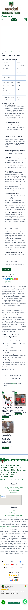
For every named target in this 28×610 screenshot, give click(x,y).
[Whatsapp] (11, 279)
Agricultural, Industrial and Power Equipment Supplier (10, 15)
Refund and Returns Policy (14, 489)
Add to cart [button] (5, 417)
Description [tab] (8, 281)
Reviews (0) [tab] (8, 283)
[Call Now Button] (3, 602)
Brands (8, 52)
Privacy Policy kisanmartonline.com (14, 487)
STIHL (12, 52)
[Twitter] (6, 279)
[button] (2, 20)
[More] (17, 279)
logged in (13, 383)
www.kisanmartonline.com (7, 526)
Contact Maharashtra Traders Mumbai (14, 515)
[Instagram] (14, 279)
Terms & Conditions (14, 490)
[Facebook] (3, 279)
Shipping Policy (14, 492)
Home (3, 52)
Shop (14, 510)
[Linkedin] (8, 279)
